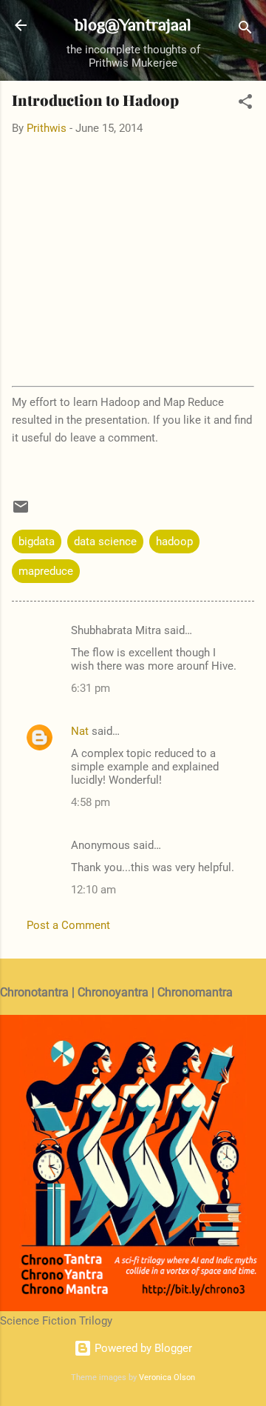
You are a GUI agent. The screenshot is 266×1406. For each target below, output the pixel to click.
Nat (80, 731)
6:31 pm (90, 688)
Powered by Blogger (142, 1348)
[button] (245, 104)
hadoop (174, 541)
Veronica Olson (167, 1377)
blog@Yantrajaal (133, 24)
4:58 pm (90, 802)
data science (105, 541)
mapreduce (45, 571)
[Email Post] (21, 512)
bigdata (36, 541)
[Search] (245, 30)
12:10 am (93, 889)
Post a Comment (68, 925)
